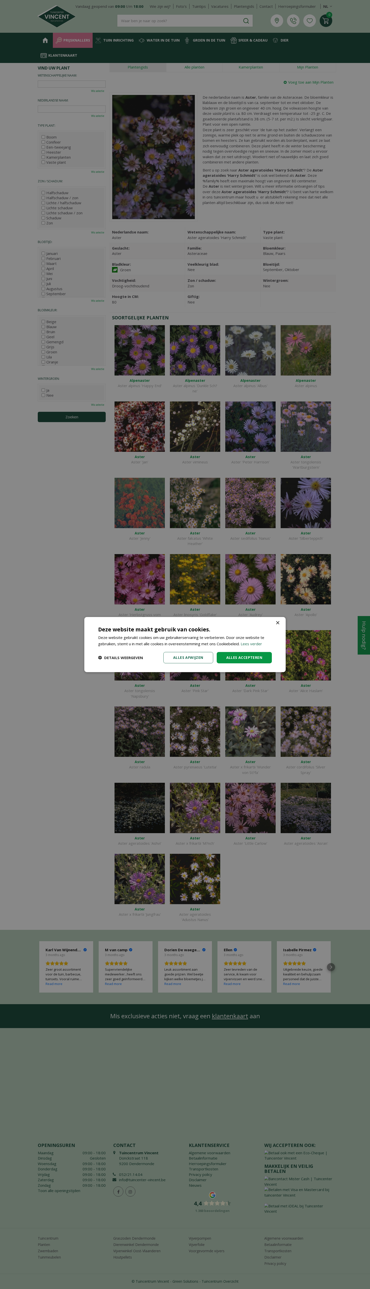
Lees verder (251, 643)
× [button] (277, 623)
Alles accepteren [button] (244, 657)
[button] (120, 657)
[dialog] (185, 644)
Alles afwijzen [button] (188, 657)
